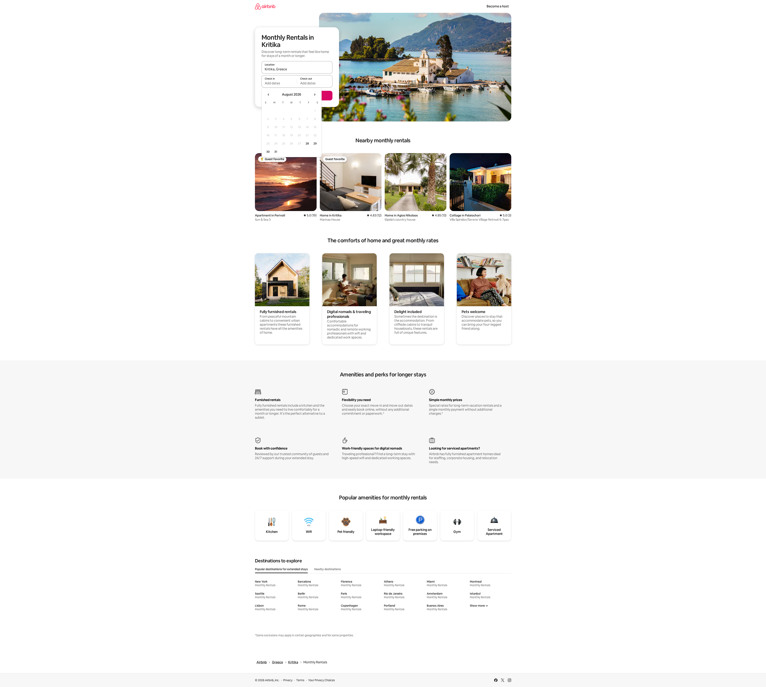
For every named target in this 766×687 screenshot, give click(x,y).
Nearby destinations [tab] (327, 569)
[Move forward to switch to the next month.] (314, 94)
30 (268, 152)
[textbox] (279, 83)
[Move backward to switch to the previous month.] (268, 94)
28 (307, 143)
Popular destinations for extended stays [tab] (281, 569)
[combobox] (297, 69)
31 (275, 152)
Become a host (498, 6)
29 (315, 143)
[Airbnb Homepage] (265, 6)
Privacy (287, 680)
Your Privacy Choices (321, 680)
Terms (300, 680)
